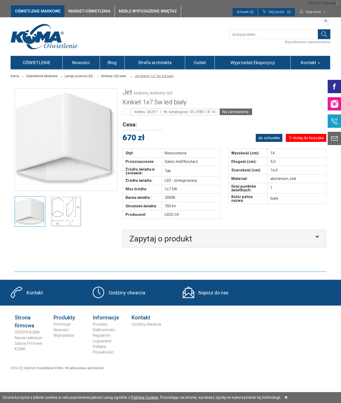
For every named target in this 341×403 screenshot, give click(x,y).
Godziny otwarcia (127, 292)
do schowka (269, 137)
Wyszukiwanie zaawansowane (307, 42)
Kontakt (309, 62)
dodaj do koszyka (308, 137)
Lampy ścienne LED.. (79, 76)
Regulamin (102, 335)
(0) (280, 12)
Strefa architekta (155, 62)
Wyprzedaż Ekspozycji (252, 62)
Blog (112, 62)
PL (326, 21)
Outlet (200, 62)
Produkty (64, 317)
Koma (15, 76)
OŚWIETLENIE (36, 62)
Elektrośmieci (104, 330)
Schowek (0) (245, 12)
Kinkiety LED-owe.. (114, 76)
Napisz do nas (213, 292)
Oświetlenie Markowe (42, 76)
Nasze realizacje (28, 338)
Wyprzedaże (64, 335)
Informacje (106, 317)
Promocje (62, 324)
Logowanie (102, 341)
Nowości (81, 62)
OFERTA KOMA (27, 332)
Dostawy (100, 324)
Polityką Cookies (145, 397)
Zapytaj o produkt (160, 238)
